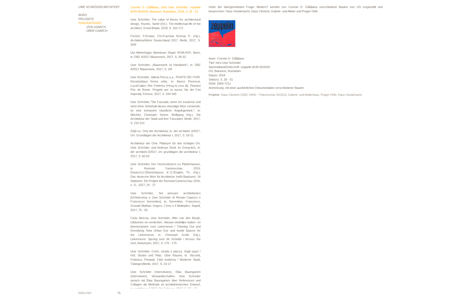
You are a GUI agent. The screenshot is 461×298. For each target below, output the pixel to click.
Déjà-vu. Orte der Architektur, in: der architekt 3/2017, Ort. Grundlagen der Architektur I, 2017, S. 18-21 (165, 133)
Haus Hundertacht (350, 94)
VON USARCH (96, 27)
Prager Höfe (328, 94)
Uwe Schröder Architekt (99, 7)
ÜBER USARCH (97, 30)
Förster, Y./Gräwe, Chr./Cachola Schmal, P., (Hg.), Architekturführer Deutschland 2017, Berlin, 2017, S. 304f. (165, 40)
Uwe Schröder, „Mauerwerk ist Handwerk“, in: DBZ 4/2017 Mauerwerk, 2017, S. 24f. (165, 67)
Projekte (86, 19)
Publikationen (89, 23)
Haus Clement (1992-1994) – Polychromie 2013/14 (254, 94)
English (84, 293)
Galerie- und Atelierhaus (303, 94)
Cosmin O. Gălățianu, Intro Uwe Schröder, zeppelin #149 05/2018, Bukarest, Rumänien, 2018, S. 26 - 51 (165, 9)
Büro (82, 15)
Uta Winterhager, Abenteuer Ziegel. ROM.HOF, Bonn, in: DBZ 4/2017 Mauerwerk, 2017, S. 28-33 (165, 54)
